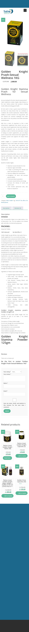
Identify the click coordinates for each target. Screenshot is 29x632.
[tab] (6, 208)
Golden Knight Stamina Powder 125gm (14, 339)
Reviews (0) (18, 208)
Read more (7, 458)
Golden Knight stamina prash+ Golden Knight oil (14, 311)
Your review (7, 374)
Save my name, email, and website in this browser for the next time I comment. (14, 405)
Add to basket (11, 196)
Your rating (7, 372)
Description (6, 208)
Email (6, 391)
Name (6, 383)
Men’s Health (9, 200)
